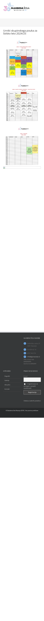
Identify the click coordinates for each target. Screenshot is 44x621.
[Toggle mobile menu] (40, 3)
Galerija (6, 380)
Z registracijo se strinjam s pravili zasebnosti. (31, 386)
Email (26, 376)
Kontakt (7, 389)
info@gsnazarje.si (33, 357)
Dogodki (7, 376)
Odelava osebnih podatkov (32, 401)
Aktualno (7, 385)
